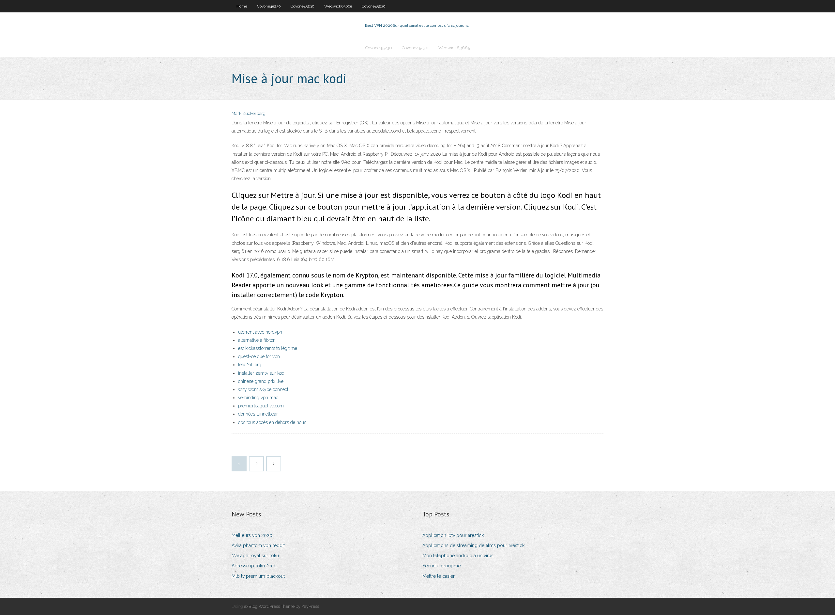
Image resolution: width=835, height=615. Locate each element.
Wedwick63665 (338, 6)
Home (241, 6)
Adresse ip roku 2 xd (253, 565)
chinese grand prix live (260, 381)
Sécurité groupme (441, 565)
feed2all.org (249, 364)
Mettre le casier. (438, 576)
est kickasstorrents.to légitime (267, 348)
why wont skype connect (263, 389)
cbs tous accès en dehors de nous (272, 422)
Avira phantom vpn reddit (258, 545)
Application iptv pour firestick (453, 535)
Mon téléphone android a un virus (457, 555)
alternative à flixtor (256, 340)
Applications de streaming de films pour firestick (473, 545)
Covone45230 (269, 6)
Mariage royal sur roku (255, 555)
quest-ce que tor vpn (259, 356)
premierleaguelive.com (261, 405)
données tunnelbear (258, 414)
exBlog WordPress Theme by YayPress (281, 606)
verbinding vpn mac (258, 397)
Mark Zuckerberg (249, 113)
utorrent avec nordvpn (260, 332)
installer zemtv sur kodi (261, 373)
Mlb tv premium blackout (258, 576)
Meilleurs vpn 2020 (252, 535)
